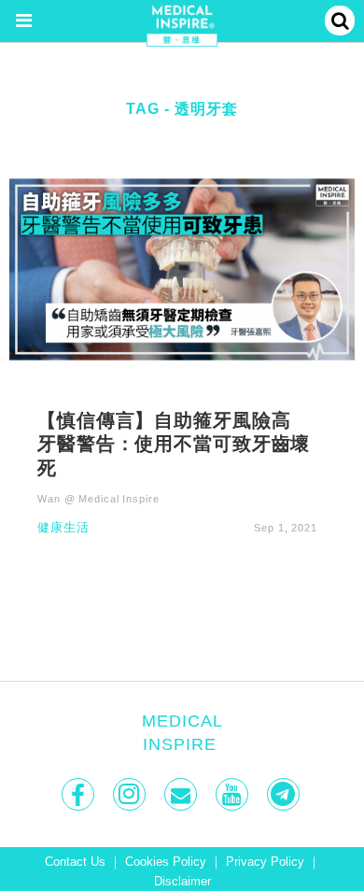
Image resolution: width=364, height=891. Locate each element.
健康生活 (63, 528)
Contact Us (75, 862)
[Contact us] (182, 794)
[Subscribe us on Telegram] (285, 794)
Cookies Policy (165, 862)
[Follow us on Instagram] (131, 794)
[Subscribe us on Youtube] (234, 794)
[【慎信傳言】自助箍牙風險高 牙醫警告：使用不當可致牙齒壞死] (182, 268)
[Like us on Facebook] (80, 794)
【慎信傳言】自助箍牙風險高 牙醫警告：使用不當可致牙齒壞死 (173, 443)
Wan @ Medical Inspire (98, 498)
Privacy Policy (265, 862)
